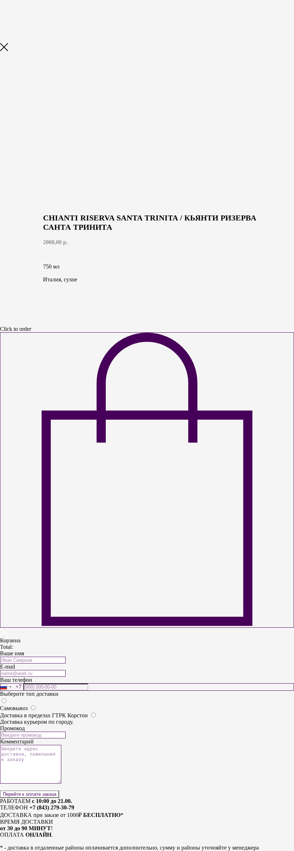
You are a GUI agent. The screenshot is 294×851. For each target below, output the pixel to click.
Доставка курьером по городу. (37, 722)
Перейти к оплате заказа (29, 794)
